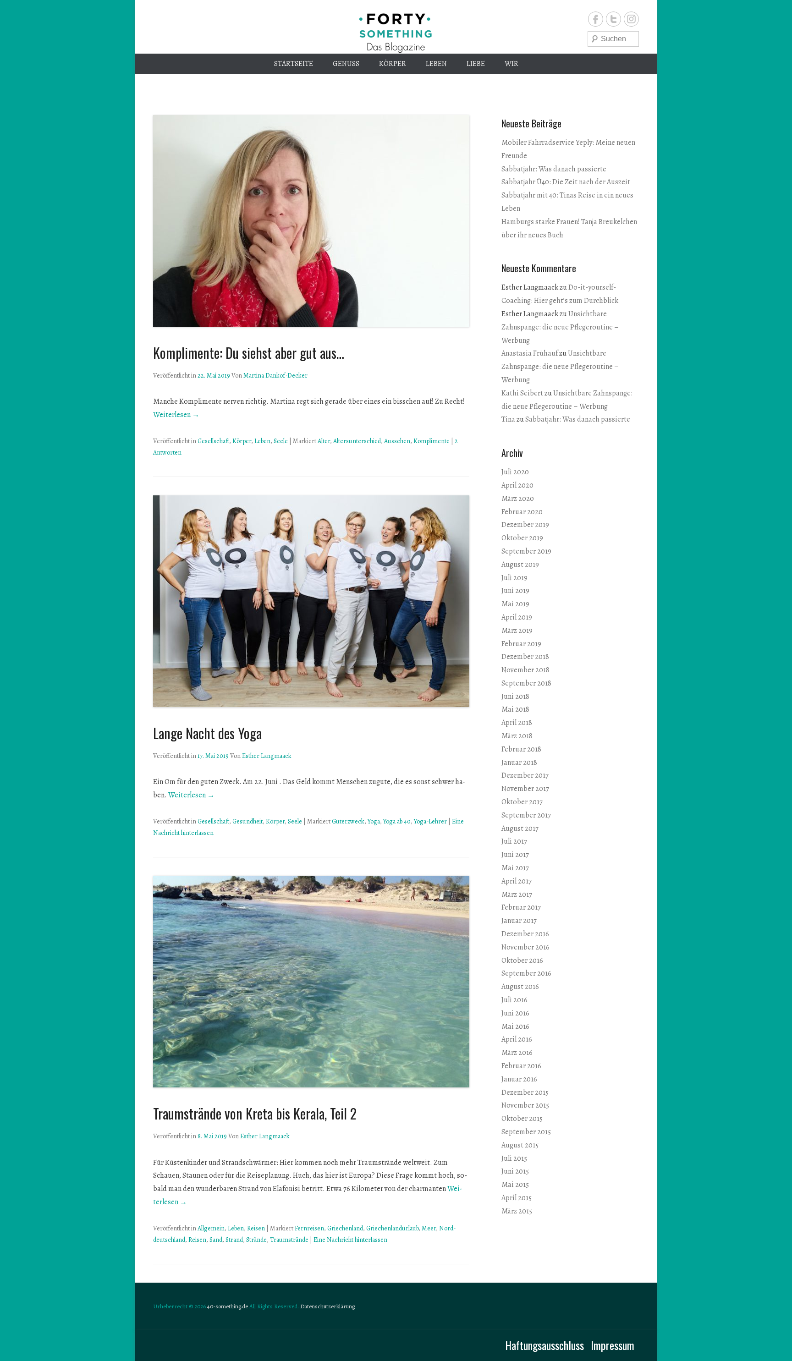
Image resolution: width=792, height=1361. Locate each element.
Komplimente (431, 441)
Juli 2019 (514, 578)
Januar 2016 (519, 1079)
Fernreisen (309, 1228)
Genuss (346, 64)
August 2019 (520, 565)
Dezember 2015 (525, 1092)
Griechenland (345, 1228)
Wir (511, 64)
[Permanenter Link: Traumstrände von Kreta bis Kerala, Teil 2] (311, 981)
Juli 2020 (515, 472)
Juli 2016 (514, 1000)
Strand (234, 1239)
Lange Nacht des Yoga (207, 733)
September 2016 (526, 973)
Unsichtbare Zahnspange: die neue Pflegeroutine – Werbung (560, 327)
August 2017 (520, 828)
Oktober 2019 (522, 538)
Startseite (293, 64)
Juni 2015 (515, 1171)
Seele (281, 441)
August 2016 (520, 987)
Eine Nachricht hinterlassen (350, 1239)
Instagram (631, 19)
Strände (256, 1239)
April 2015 (516, 1198)
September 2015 (526, 1132)
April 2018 (516, 723)
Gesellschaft (213, 441)
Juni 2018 (515, 696)
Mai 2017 (515, 868)
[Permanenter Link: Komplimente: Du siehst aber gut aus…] (311, 221)
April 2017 (516, 881)
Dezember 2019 (525, 525)
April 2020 (517, 485)
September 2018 (526, 683)
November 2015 (525, 1105)
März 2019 (517, 631)
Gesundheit (247, 821)
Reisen (256, 1228)
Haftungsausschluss (544, 1345)
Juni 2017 (515, 855)
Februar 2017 (521, 907)
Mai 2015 (515, 1185)
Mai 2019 (515, 604)
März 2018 (517, 736)
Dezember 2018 (525, 657)
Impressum (612, 1345)
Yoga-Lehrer (430, 821)
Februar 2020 (522, 512)
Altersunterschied (357, 441)
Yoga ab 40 (397, 821)
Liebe (476, 64)
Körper (392, 64)
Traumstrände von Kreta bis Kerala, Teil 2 (255, 1113)
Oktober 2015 (522, 1119)
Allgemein (211, 1228)
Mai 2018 (515, 709)
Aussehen (397, 441)
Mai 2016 (515, 1026)
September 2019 (526, 551)
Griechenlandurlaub (392, 1228)
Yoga (374, 821)
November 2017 (525, 789)
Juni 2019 (515, 591)
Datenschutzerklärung (327, 1306)
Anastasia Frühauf (529, 353)
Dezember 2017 (525, 775)
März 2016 (517, 1053)
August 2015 (520, 1145)
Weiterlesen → (176, 415)
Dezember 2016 (525, 934)
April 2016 (516, 1039)
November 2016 (525, 947)
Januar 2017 (519, 921)
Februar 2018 (521, 749)
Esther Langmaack (267, 756)
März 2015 (516, 1211)
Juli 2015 (514, 1158)
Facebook (595, 19)
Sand (215, 1239)
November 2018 (525, 670)
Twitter (613, 19)
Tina (508, 419)
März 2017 (516, 894)
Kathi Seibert (522, 393)
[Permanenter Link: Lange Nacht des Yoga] (311, 601)
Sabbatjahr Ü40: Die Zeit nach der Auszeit (565, 182)
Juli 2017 (514, 841)
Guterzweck (348, 821)
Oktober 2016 (522, 960)
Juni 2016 (515, 1013)
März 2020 (517, 499)
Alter (324, 441)
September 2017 (526, 815)
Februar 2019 (521, 644)
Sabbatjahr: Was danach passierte (553, 169)
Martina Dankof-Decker (275, 375)
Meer (429, 1228)
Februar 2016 (521, 1066)
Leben (436, 64)
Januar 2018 (519, 762)
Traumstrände (289, 1239)
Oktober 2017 (522, 802)
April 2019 (516, 617)
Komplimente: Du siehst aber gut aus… (248, 352)
